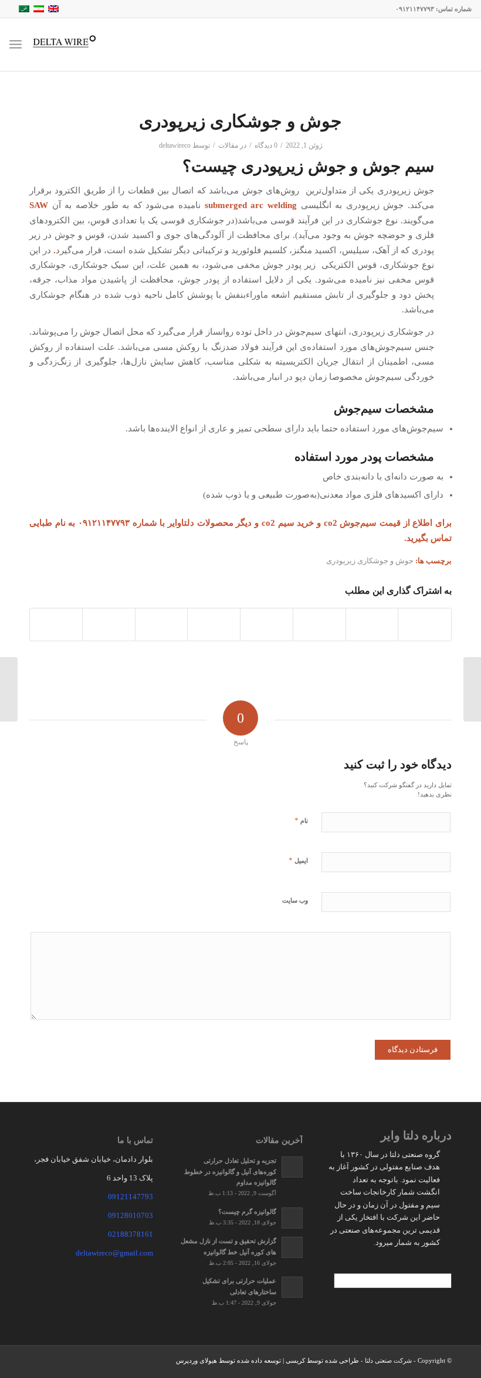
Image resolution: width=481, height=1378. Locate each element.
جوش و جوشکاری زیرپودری (370, 560)
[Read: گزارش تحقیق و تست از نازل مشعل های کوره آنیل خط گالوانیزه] (292, 1247)
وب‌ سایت (295, 900)
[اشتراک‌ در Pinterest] (319, 624)
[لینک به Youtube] (56, 1363)
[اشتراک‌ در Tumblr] (214, 624)
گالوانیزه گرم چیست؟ (247, 1211)
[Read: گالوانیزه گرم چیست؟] (292, 1218)
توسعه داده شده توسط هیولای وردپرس (228, 1360)
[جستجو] (49, 44)
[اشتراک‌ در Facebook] (424, 624)
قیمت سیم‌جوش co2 (362, 523)
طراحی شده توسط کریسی (322, 1360)
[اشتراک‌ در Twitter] (372, 624)
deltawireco (175, 145)
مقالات (228, 145)
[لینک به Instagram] (38, 1363)
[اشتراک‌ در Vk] (162, 624)
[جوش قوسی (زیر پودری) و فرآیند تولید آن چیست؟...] (472, 689)
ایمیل (298, 860)
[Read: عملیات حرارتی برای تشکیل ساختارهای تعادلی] (292, 1287)
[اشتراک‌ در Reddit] (109, 624)
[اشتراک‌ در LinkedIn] (266, 624)
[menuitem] (49, 44)
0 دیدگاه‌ (266, 145)
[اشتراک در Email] (56, 624)
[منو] (17, 44)
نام (301, 820)
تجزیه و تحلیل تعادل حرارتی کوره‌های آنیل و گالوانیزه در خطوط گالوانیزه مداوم (230, 1171)
